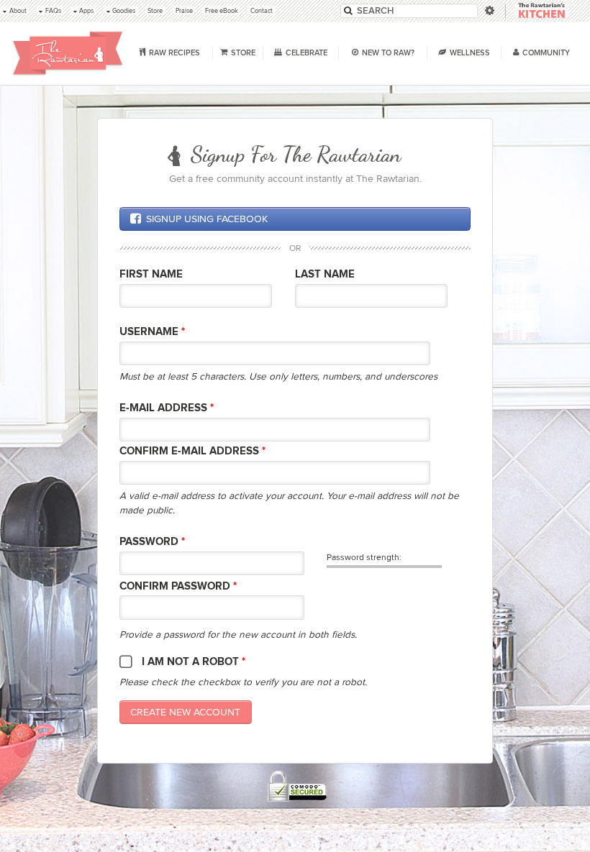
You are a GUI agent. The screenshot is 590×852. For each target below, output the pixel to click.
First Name (151, 274)
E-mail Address (166, 408)
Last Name (325, 274)
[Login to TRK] (541, 11)
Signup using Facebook (207, 219)
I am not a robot (193, 662)
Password (152, 542)
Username (152, 332)
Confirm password (178, 586)
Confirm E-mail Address (192, 451)
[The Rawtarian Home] (68, 53)
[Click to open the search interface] (488, 10)
